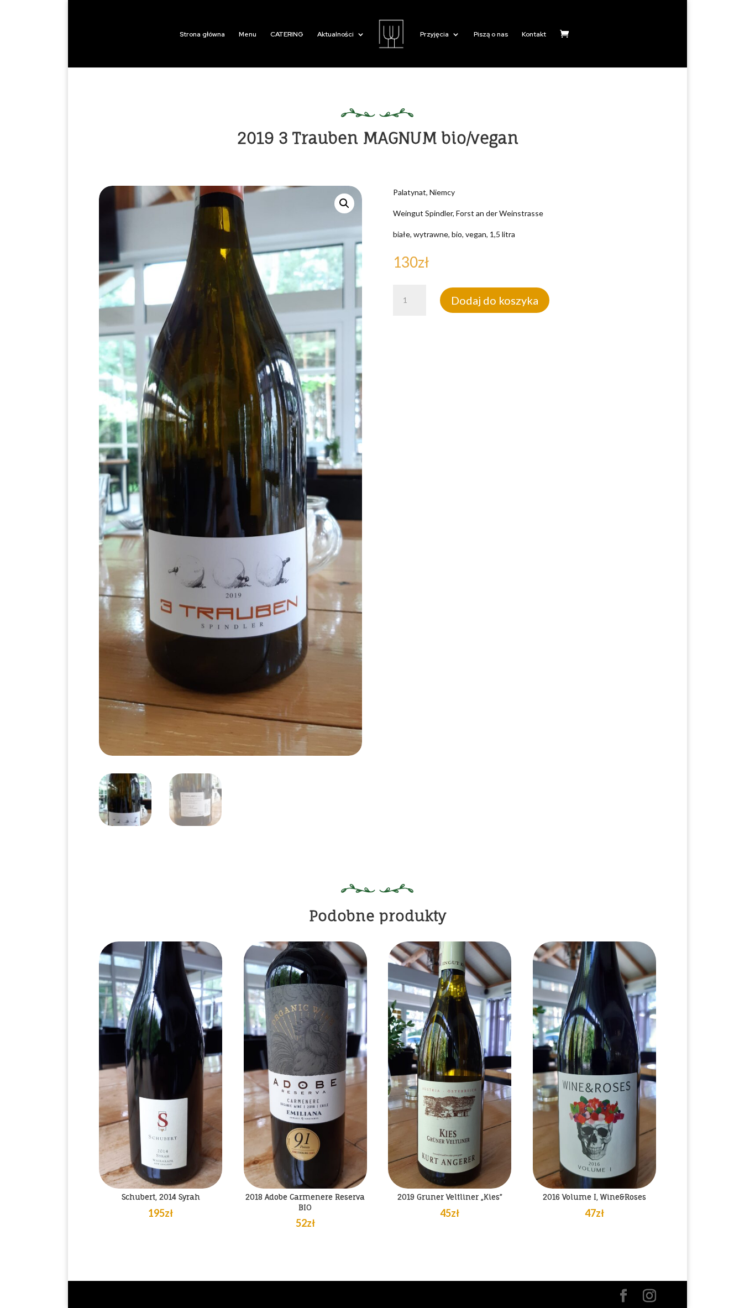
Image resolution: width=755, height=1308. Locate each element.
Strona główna (202, 34)
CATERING (286, 34)
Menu (247, 34)
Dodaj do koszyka (494, 300)
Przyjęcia (434, 34)
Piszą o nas (491, 34)
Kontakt (534, 34)
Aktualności (335, 34)
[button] (344, 203)
